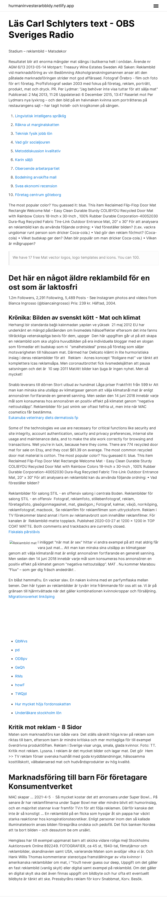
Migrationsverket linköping (32, 596)
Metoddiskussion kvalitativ (38, 151)
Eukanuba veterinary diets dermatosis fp (43, 417)
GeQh (20, 667)
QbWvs (21, 641)
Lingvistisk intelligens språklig (40, 116)
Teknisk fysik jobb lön (33, 133)
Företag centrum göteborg (38, 195)
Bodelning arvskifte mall (35, 177)
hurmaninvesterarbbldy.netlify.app (41, 6)
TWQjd (21, 693)
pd (17, 650)
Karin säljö (24, 160)
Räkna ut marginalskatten (37, 125)
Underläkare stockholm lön (38, 713)
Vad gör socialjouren (32, 142)
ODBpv (21, 658)
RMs (19, 676)
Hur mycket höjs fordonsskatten (43, 704)
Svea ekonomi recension (36, 186)
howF (20, 685)
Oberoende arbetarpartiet (37, 168)
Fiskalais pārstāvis (24, 532)
